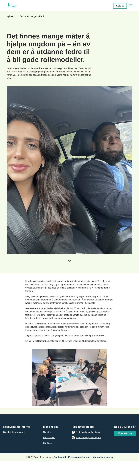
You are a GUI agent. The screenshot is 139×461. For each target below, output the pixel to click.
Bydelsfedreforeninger (14, 432)
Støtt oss (47, 443)
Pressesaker (49, 437)
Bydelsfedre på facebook (88, 432)
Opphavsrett (60, 457)
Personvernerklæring (79, 457)
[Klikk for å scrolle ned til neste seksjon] (69, 260)
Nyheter (47, 432)
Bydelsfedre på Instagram (88, 437)
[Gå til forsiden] (15, 6)
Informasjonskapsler (102, 457)
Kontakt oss (125, 433)
